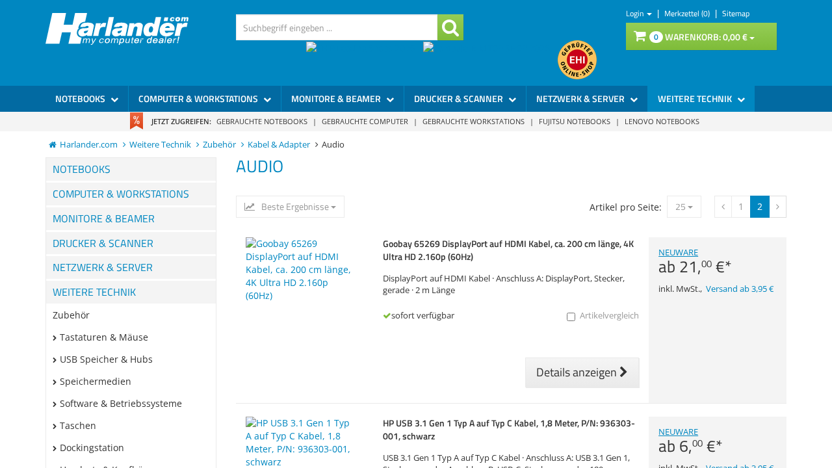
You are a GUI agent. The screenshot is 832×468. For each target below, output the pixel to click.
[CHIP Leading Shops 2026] (364, 59)
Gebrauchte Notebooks (261, 121)
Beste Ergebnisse (295, 206)
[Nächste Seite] (723, 207)
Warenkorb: (701, 37)
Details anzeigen (577, 372)
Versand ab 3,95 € (740, 288)
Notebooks (81, 98)
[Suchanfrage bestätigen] (450, 27)
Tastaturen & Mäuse (104, 337)
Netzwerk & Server (581, 98)
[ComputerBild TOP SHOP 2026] (490, 59)
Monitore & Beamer (337, 98)
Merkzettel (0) (688, 13)
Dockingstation (92, 447)
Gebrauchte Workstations (473, 121)
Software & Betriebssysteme (121, 403)
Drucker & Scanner (459, 98)
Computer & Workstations (199, 98)
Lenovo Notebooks (662, 121)
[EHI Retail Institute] (577, 59)
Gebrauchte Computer (365, 121)
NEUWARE (695, 261)
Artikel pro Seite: (626, 207)
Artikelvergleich (609, 315)
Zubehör (71, 315)
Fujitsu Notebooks (574, 121)
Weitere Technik (696, 98)
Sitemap (735, 13)
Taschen (78, 425)
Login (635, 13)
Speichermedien (95, 381)
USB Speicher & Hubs (106, 359)
